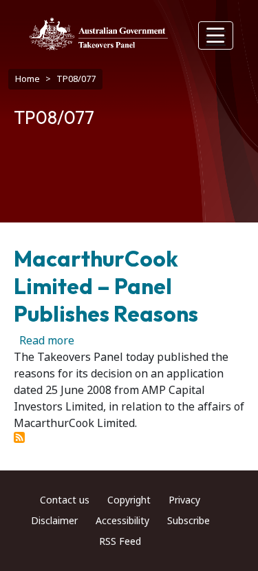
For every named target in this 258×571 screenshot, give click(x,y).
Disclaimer (54, 521)
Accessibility (122, 521)
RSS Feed (120, 541)
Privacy (184, 500)
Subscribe (188, 521)
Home (27, 78)
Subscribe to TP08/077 (19, 437)
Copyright (129, 500)
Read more (46, 341)
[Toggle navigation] (216, 35)
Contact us (64, 500)
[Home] (99, 33)
